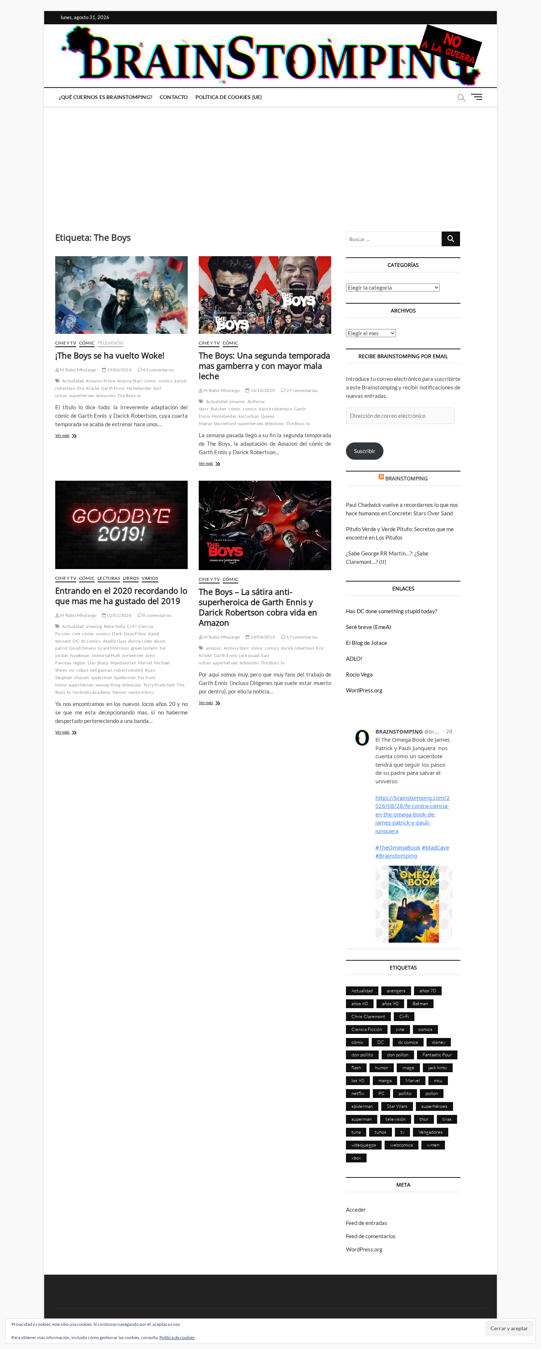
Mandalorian (123, 662)
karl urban (248, 416)
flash (356, 1067)
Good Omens (82, 648)
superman (361, 1119)
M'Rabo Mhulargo (77, 369)
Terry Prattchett (159, 685)
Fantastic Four (437, 1054)
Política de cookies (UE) (228, 97)
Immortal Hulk (106, 655)
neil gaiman (101, 670)
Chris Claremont (368, 1016)
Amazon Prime (100, 381)
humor (381, 1067)
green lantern (144, 648)
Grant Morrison (113, 648)
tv (139, 395)
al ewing (94, 626)
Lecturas (109, 578)
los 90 (357, 1080)
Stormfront (225, 423)
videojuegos (363, 1145)
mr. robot (78, 670)
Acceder (356, 1209)
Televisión (110, 343)
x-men (433, 1145)
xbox (356, 1158)
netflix (357, 1093)
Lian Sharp (98, 662)
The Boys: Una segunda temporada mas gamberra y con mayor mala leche (264, 365)
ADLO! (354, 658)
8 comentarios (157, 615)
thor (424, 1119)
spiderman (102, 677)
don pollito (362, 1054)
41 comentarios (158, 369)
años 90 (390, 1003)
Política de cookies (177, 1337)
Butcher (219, 409)
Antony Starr (129, 381)
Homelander (139, 388)
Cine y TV (65, 343)
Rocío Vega (359, 674)
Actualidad (73, 381)
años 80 (359, 1003)
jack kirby (437, 1067)
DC (76, 641)
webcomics (401, 1145)
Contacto (174, 97)
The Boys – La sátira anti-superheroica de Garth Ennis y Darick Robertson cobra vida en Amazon (258, 607)
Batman (420, 1003)
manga (385, 1080)
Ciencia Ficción (366, 1029)
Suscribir (364, 451)
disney (438, 1042)
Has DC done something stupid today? (391, 611)
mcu (438, 1080)
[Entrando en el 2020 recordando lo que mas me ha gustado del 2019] (121, 525)
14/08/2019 (262, 637)
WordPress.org (364, 690)
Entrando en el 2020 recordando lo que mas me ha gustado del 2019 (121, 595)
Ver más (68, 436)
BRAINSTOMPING (406, 478)
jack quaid (249, 655)
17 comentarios (302, 637)
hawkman (79, 655)
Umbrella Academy (91, 692)
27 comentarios (302, 390)
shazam (81, 677)
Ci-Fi (132, 626)
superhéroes (81, 395)
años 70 (428, 990)
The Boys (126, 395)
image (408, 1067)
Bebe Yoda (114, 626)
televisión (105, 395)
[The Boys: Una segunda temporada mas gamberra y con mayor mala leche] (265, 295)
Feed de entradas (366, 1222)
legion (79, 662)
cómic (150, 381)
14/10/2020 (262, 390)
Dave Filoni (135, 633)
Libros (131, 578)
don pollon (398, 1054)
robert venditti (128, 670)
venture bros (140, 692)
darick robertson (275, 409)
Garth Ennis (113, 388)
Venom (119, 692)
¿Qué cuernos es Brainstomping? (105, 97)
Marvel (145, 662)
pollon (431, 1093)
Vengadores (430, 1132)
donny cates (140, 641)
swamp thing (107, 685)
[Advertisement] (270, 161)
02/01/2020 (118, 615)
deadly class (114, 641)
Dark (117, 633)
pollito (405, 1093)
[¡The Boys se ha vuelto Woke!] (121, 295)
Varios (150, 578)
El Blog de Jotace (366, 642)
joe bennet (132, 655)
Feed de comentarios (371, 1236)
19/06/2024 (118, 369)
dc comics (91, 641)
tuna (356, 1132)
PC (381, 1093)
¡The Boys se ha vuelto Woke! (110, 355)
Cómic (87, 343)
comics (165, 381)
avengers (396, 990)
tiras (447, 1119)
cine (76, 633)
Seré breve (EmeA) (368, 627)
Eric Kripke (88, 388)
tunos (380, 1132)
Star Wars (397, 1106)
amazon (237, 401)
